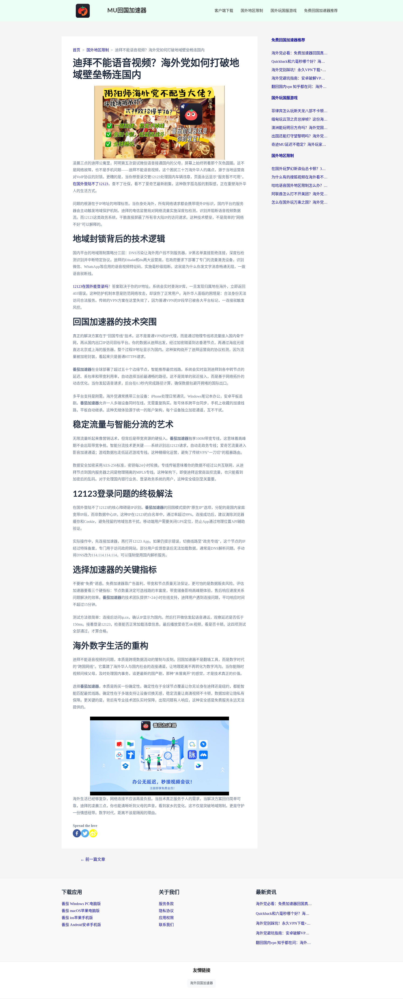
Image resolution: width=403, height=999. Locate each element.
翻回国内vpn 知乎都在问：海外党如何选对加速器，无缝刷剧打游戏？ (299, 87)
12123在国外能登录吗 (90, 286)
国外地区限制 (252, 11)
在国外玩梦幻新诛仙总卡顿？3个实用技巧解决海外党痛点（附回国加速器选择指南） (299, 169)
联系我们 (166, 925)
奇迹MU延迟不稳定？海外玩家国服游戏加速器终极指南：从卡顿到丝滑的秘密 (299, 144)
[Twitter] (85, 833)
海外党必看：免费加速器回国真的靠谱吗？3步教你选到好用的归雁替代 (299, 53)
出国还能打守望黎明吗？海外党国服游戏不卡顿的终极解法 (299, 136)
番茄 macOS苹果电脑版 (81, 911)
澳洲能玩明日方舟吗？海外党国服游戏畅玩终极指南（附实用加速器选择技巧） (299, 128)
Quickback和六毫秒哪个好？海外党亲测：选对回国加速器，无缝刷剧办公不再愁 (299, 61)
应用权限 (166, 918)
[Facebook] (77, 833)
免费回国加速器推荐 (321, 11)
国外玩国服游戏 (284, 11)
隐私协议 (166, 911)
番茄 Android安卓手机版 (81, 925)
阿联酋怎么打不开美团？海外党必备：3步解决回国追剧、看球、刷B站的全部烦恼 (299, 194)
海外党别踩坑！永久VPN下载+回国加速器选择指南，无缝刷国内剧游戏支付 (299, 70)
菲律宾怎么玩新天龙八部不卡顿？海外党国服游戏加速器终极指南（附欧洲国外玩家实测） (299, 111)
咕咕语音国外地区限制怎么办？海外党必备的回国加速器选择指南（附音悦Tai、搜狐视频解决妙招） (299, 185)
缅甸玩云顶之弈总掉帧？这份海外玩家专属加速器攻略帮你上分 (299, 119)
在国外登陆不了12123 (90, 184)
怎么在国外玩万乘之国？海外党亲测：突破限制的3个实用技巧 (299, 202)
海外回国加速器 (201, 983)
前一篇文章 (92, 859)
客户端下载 (224, 11)
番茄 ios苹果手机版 (77, 918)
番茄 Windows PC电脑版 (81, 904)
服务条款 (166, 904)
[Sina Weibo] (93, 833)
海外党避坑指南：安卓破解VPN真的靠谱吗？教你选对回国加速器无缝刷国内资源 (299, 78)
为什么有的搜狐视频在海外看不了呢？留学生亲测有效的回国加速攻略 (299, 177)
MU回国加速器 (126, 11)
